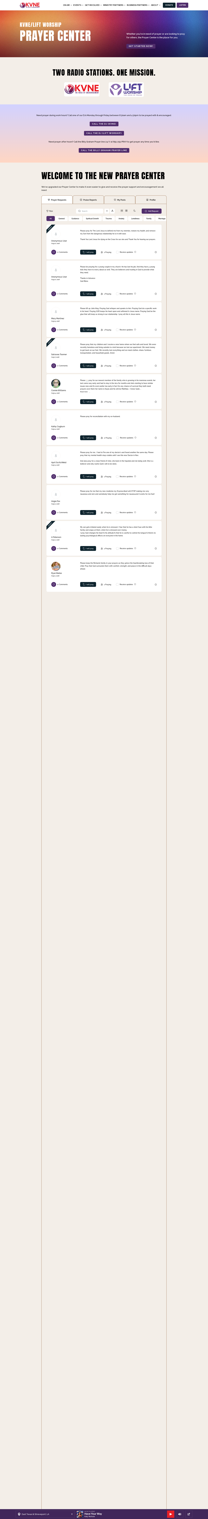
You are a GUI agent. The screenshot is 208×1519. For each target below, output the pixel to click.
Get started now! (141, 46)
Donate (169, 5)
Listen (182, 5)
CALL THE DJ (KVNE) (104, 124)
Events (77, 5)
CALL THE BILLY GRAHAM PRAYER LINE (104, 150)
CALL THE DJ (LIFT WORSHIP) (104, 133)
